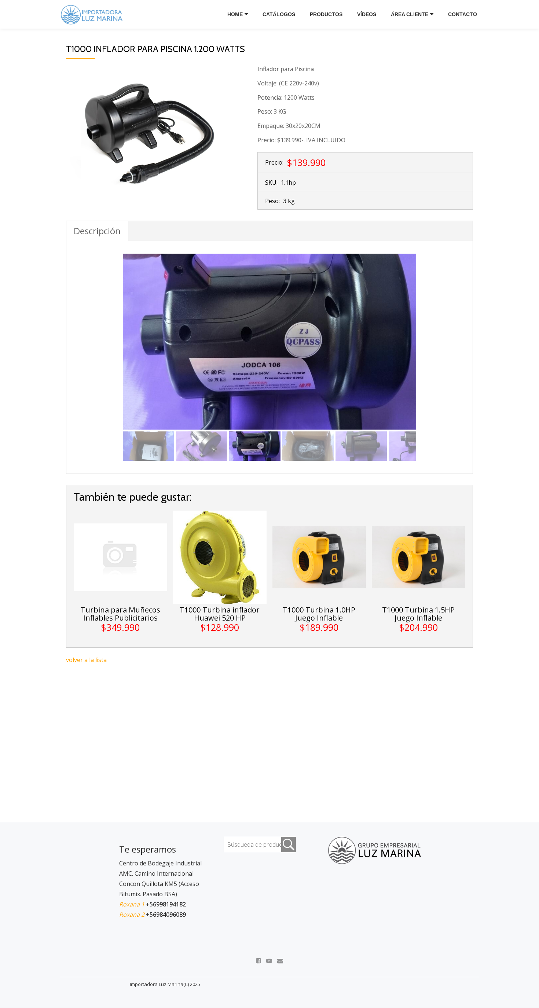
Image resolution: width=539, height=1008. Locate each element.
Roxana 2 (132, 914)
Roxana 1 (132, 904)
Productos (326, 14)
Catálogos (279, 14)
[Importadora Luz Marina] (93, 14)
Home (235, 14)
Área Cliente (409, 14)
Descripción (97, 231)
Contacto (462, 14)
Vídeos (366, 14)
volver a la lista (86, 660)
